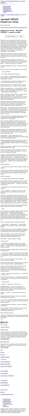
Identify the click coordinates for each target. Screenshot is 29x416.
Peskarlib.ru (3, 14)
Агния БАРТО (4, 380)
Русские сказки (6, 7)
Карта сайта (6, 406)
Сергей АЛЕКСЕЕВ (5, 361)
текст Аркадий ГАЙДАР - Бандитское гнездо (14, 27)
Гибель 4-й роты (4, 329)
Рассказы (3, 354)
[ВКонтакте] (1, 322)
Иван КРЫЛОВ (4, 382)
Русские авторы (7, 9)
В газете (2, 352)
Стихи (4, 12)
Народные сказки (7, 8)
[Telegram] (7, 322)
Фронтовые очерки (5, 357)
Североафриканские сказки (7, 394)
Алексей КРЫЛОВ (5, 385)
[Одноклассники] (3, 322)
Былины (2, 392)
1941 (2, 350)
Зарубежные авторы (7, 11)
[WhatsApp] (5, 322)
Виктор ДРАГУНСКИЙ (6, 366)
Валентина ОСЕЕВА (5, 364)
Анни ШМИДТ (4, 373)
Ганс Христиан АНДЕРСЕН (7, 375)
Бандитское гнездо (5, 341)
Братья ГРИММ (4, 371)
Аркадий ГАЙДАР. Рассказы (13, 14)
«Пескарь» (3, 408)
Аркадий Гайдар (7, 6)
